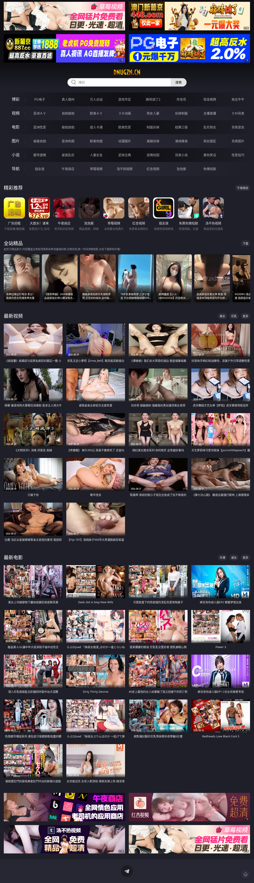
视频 (16, 113)
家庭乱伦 (68, 155)
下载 (245, 243)
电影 (16, 127)
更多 (245, 316)
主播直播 (209, 113)
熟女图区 (209, 141)
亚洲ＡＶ (39, 113)
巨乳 (234, 316)
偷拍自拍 (68, 127)
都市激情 (39, 155)
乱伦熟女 (209, 127)
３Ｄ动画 (124, 113)
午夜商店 (68, 169)
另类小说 (181, 155)
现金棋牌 (209, 99)
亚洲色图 (68, 141)
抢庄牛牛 (238, 99)
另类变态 (238, 127)
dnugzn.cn (127, 72)
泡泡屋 (181, 169)
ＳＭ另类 (238, 113)
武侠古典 (124, 155)
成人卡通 (96, 127)
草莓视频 (96, 169)
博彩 (16, 99)
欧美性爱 (124, 127)
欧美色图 (96, 141)
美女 (222, 316)
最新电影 (13, 557)
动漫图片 (124, 141)
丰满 (222, 557)
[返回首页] (245, 874)
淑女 (234, 557)
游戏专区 (124, 99)
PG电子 (39, 99)
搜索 (178, 82)
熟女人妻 (153, 113)
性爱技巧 (238, 155)
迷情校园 (153, 155)
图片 (16, 141)
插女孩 (39, 169)
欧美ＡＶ (96, 113)
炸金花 (181, 99)
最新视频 (13, 316)
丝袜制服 (181, 113)
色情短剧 (209, 169)
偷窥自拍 (39, 141)
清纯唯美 (181, 141)
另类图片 (238, 141)
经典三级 (181, 127)
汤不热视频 (125, 169)
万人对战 (96, 99)
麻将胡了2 (153, 99)
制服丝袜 (153, 127)
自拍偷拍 (68, 113)
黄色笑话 (209, 155)
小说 (16, 155)
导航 (16, 168)
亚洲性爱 (39, 127)
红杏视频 (153, 169)
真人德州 (68, 99)
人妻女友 (96, 155)
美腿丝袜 (153, 141)
